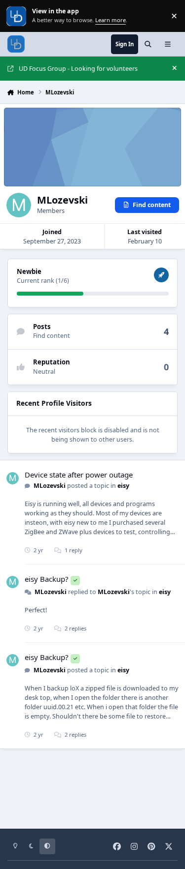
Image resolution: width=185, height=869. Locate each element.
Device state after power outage (79, 474)
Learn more (17, 16)
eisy (123, 485)
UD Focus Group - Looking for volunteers (78, 68)
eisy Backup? (47, 579)
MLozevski (50, 485)
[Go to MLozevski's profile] (12, 478)
